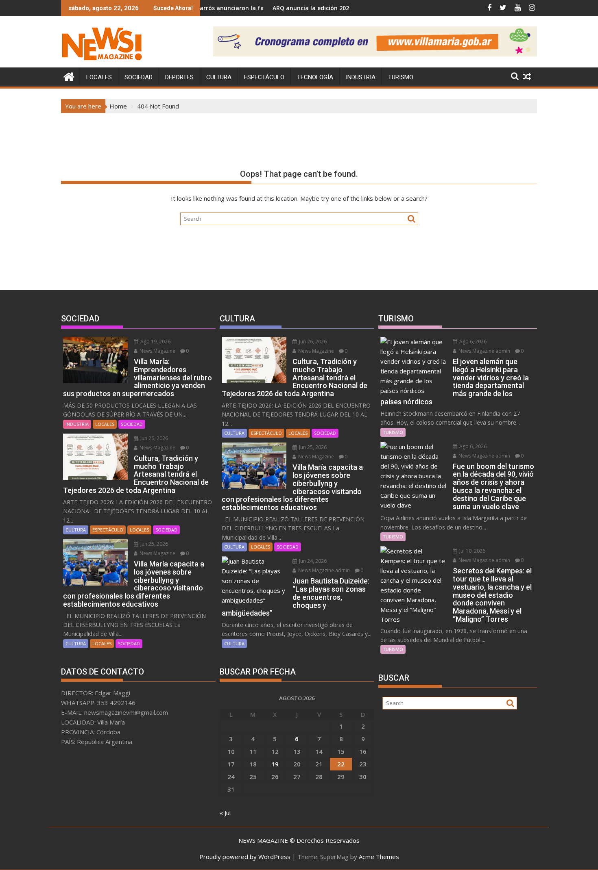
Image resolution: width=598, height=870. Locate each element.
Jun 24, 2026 (312, 561)
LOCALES (99, 77)
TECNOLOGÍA (315, 77)
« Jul (225, 813)
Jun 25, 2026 (153, 543)
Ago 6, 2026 (472, 341)
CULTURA (218, 77)
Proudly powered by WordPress (244, 857)
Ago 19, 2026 (154, 341)
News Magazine (156, 350)
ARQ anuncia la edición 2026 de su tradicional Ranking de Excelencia (339, 8)
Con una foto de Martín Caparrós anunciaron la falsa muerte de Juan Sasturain (203, 8)
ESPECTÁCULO (264, 77)
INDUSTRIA (360, 77)
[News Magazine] (69, 75)
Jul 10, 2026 (471, 550)
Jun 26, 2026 (153, 438)
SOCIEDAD (138, 77)
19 (275, 764)
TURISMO (400, 77)
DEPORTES (179, 77)
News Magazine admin (323, 570)
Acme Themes (379, 857)
